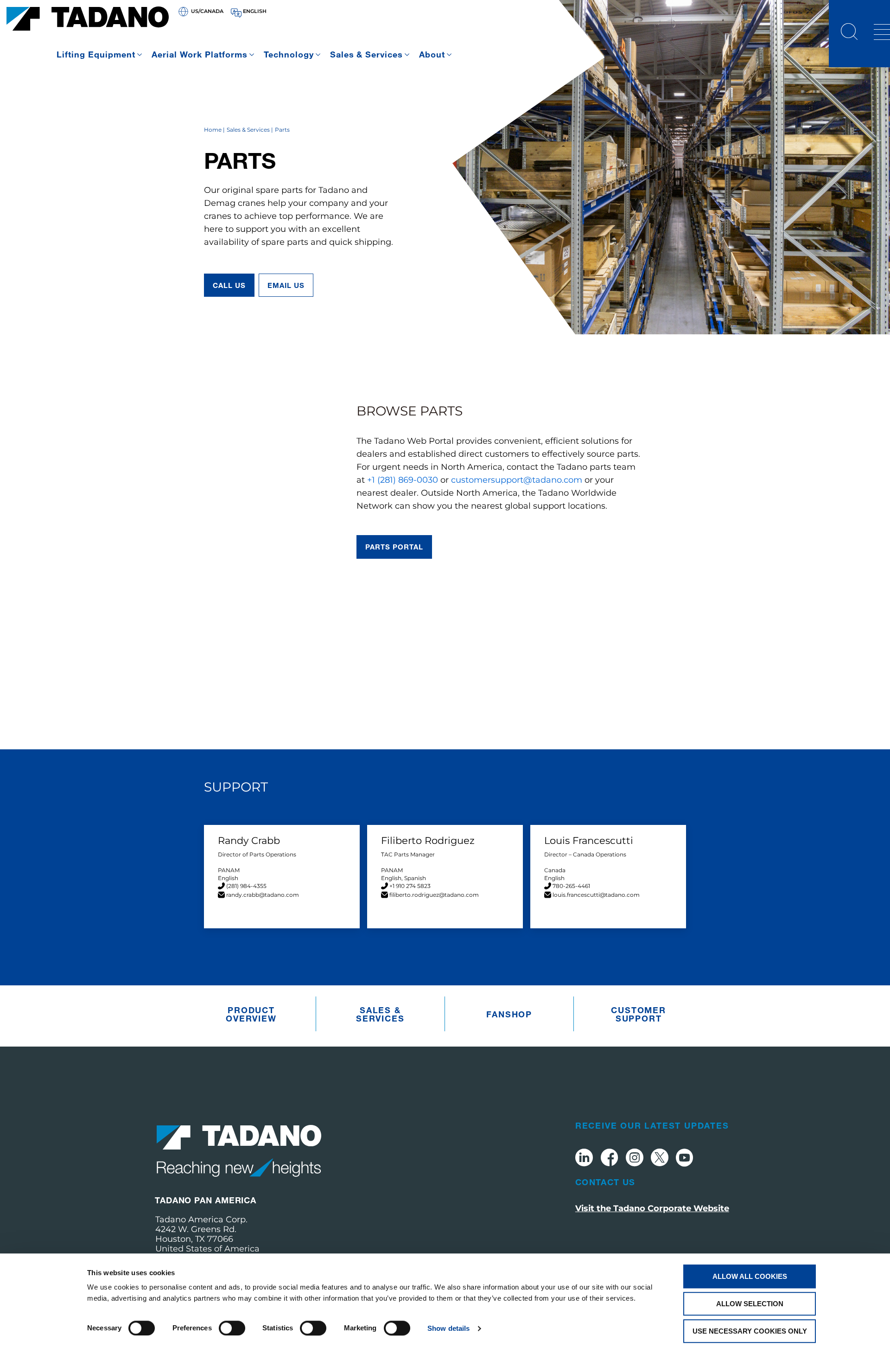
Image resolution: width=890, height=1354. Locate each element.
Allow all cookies (749, 1276)
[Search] (849, 33)
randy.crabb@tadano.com (262, 894)
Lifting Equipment (96, 54)
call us (229, 285)
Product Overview (251, 1014)
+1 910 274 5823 (410, 885)
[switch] (232, 1328)
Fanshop (509, 1014)
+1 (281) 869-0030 (402, 480)
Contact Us (605, 1182)
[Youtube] (684, 1159)
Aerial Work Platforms (200, 54)
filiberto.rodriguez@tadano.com (434, 894)
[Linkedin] (584, 1159)
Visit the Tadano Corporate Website (652, 1208)
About (432, 54)
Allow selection (749, 1304)
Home (213, 129)
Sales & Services (366, 54)
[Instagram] (634, 1159)
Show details (448, 1328)
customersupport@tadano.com (516, 480)
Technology (289, 54)
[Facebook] (609, 1159)
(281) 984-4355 (246, 885)
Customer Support (638, 1014)
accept (444, 705)
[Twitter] (659, 1159)
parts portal (394, 547)
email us (286, 285)
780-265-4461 (571, 885)
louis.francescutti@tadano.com (596, 894)
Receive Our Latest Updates (652, 1125)
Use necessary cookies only (750, 1331)
